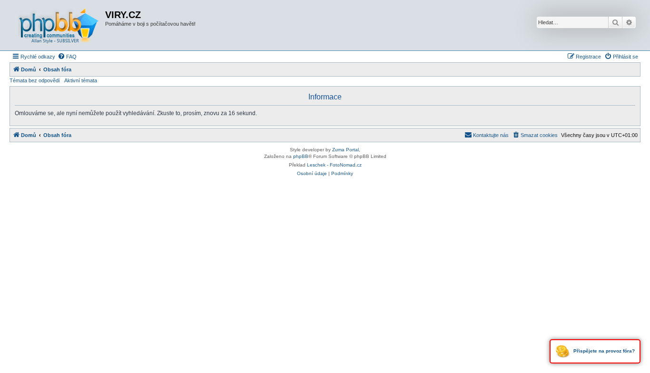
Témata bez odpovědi (34, 80)
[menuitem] (67, 56)
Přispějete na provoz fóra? (603, 350)
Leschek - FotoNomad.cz (334, 164)
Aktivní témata (80, 80)
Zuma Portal (345, 149)
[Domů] (58, 25)
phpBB (300, 156)
